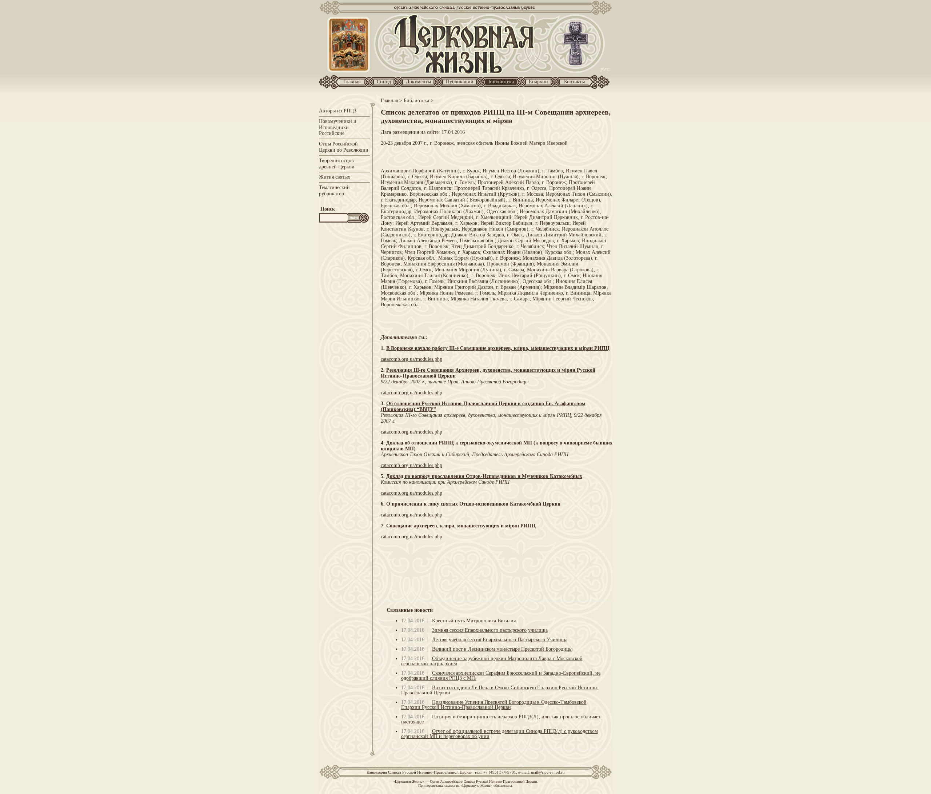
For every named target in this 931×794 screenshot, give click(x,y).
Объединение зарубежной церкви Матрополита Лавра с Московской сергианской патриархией (492, 661)
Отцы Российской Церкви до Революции (343, 147)
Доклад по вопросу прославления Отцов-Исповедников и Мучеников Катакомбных (484, 476)
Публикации (460, 81)
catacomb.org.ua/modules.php (411, 359)
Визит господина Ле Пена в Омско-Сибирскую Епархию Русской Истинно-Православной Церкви (500, 690)
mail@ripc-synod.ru (548, 772)
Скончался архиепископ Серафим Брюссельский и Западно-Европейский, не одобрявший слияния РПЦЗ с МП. (500, 675)
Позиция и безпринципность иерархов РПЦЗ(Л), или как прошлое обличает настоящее (500, 719)
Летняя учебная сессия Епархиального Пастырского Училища (499, 639)
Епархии (538, 81)
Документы (418, 81)
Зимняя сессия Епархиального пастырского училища (490, 630)
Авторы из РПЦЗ (337, 110)
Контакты (574, 81)
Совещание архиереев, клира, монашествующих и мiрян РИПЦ (461, 525)
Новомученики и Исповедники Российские (337, 127)
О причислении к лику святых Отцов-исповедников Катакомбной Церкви (473, 504)
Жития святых (334, 177)
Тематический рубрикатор (334, 190)
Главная (351, 81)
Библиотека (501, 81)
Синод (384, 81)
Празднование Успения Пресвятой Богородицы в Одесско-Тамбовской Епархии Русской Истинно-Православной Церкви (494, 704)
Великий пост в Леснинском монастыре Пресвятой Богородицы (502, 649)
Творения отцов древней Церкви (337, 163)
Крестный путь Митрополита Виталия (474, 620)
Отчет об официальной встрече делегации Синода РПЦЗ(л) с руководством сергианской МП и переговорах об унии (499, 734)
